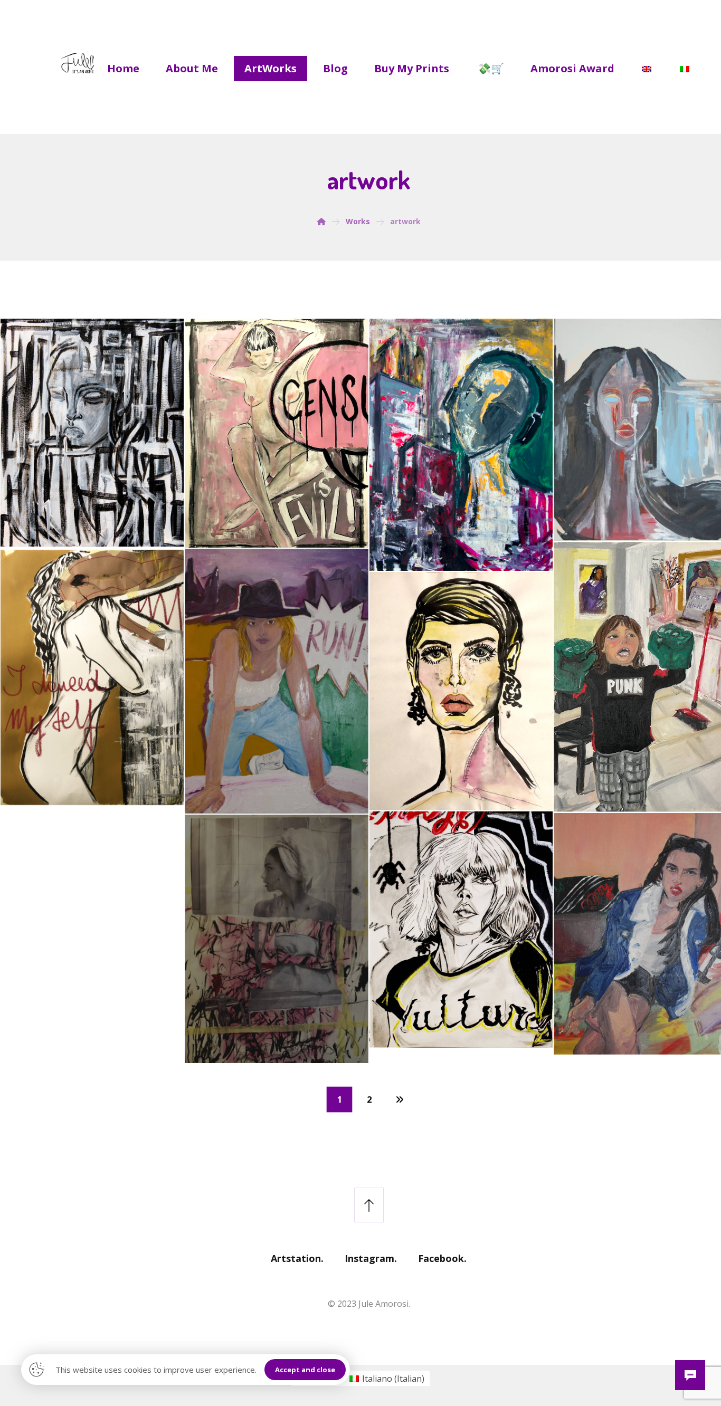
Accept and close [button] (305, 1369)
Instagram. (371, 1258)
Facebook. (442, 1258)
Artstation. (297, 1258)
